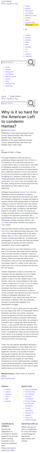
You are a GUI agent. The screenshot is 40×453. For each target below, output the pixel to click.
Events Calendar (31, 389)
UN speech (14, 308)
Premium (28, 56)
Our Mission (29, 394)
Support (28, 415)
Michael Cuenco (10, 130)
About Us (28, 417)
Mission (28, 8)
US (26, 52)
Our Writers (29, 13)
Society (28, 47)
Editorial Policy (30, 420)
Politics (28, 35)
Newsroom (29, 11)
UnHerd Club (30, 22)
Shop (27, 20)
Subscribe (29, 25)
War (26, 45)
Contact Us (29, 413)
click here (10, 448)
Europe (28, 54)
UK (26, 49)
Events (27, 18)
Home (27, 6)
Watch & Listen (30, 15)
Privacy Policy (30, 401)
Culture (28, 38)
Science (28, 40)
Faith (27, 42)
